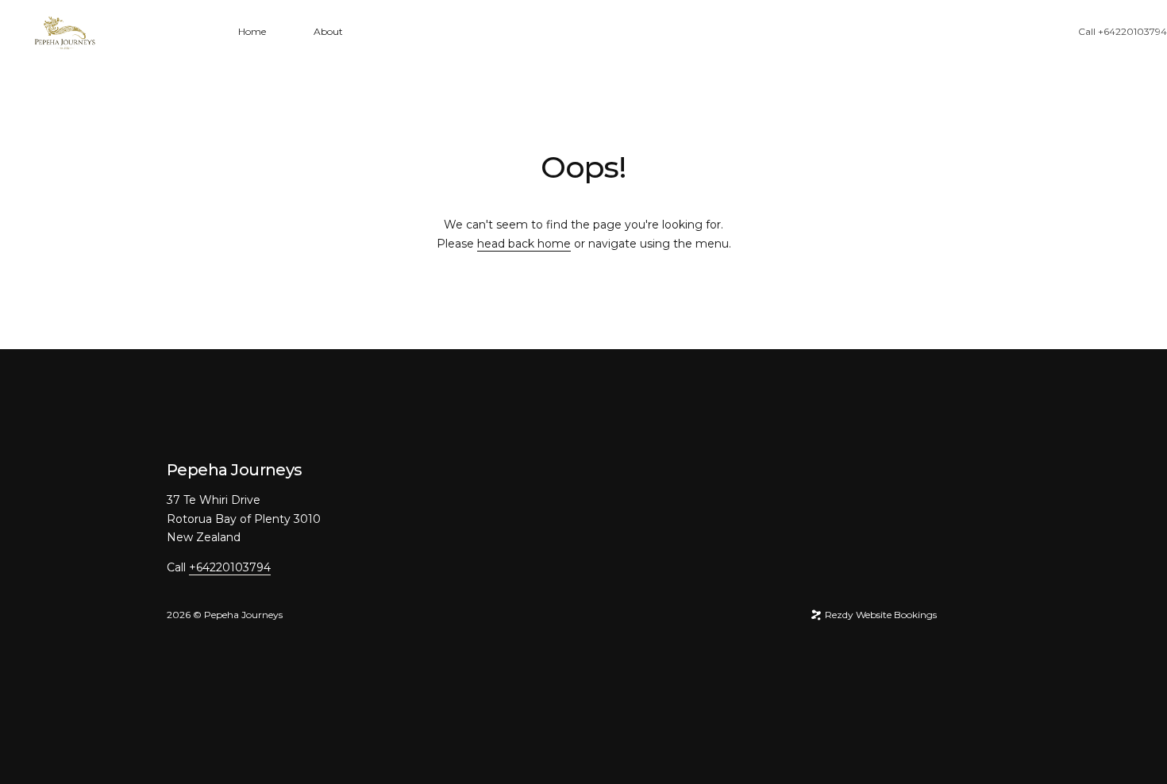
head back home (524, 243)
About (328, 31)
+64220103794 (1132, 31)
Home (252, 31)
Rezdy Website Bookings (879, 615)
